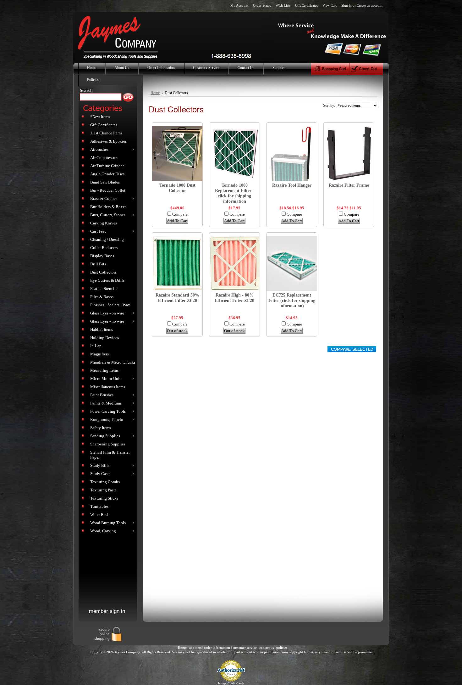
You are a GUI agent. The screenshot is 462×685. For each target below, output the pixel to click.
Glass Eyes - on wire (106, 313)
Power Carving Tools (107, 411)
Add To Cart (177, 220)
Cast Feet (97, 231)
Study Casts (99, 474)
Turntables (99, 506)
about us (195, 647)
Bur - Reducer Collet (107, 190)
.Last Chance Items (106, 133)
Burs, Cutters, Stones (106, 215)
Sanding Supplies (104, 436)
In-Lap (96, 345)
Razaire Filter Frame (349, 185)
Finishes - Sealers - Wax (110, 305)
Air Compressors (104, 157)
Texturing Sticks (104, 498)
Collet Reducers (104, 247)
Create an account (369, 5)
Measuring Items (104, 370)
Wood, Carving (102, 531)
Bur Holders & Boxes (108, 206)
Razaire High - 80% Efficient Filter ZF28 (234, 297)
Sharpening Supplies (107, 444)
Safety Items (100, 427)
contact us (266, 647)
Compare (180, 214)
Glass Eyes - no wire (106, 321)
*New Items (100, 116)
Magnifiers (99, 354)
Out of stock (177, 330)
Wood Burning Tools (107, 523)
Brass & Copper (102, 198)
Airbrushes (98, 149)
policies (281, 647)
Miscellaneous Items (107, 386)
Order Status (262, 5)
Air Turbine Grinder (107, 165)
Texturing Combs (105, 481)
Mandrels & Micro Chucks (112, 362)
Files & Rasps (101, 296)
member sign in (107, 611)
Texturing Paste (103, 490)
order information (217, 647)
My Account (239, 5)
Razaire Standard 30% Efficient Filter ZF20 (177, 297)
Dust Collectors (103, 272)
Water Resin (100, 514)
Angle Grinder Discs (107, 174)
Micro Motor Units (105, 379)
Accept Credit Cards (230, 683)
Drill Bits (98, 264)
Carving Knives (103, 223)
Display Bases (102, 255)
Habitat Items (101, 329)
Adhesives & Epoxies (108, 141)
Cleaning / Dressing (107, 239)
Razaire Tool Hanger (291, 185)
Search (86, 90)
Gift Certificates (306, 5)
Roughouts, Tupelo (105, 419)
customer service (245, 647)
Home (155, 93)
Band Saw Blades (105, 182)
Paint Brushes (100, 395)
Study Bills (98, 465)
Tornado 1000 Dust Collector (177, 188)
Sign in (346, 5)
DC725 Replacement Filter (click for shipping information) (291, 300)
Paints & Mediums (105, 403)
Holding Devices (104, 337)
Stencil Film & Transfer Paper (110, 455)
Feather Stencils (103, 288)
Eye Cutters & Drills (107, 280)
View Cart (329, 5)
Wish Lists (283, 5)
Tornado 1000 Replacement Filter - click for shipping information (234, 193)
